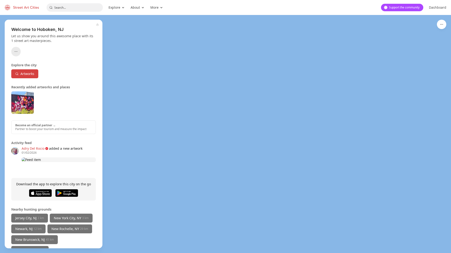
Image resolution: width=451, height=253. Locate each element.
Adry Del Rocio (33, 148)
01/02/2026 (29, 153)
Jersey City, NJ (29, 218)
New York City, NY (71, 218)
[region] (225, 134)
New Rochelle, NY (69, 229)
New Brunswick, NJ (34, 239)
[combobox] (75, 7)
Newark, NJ (28, 229)
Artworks (27, 73)
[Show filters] (441, 24)
